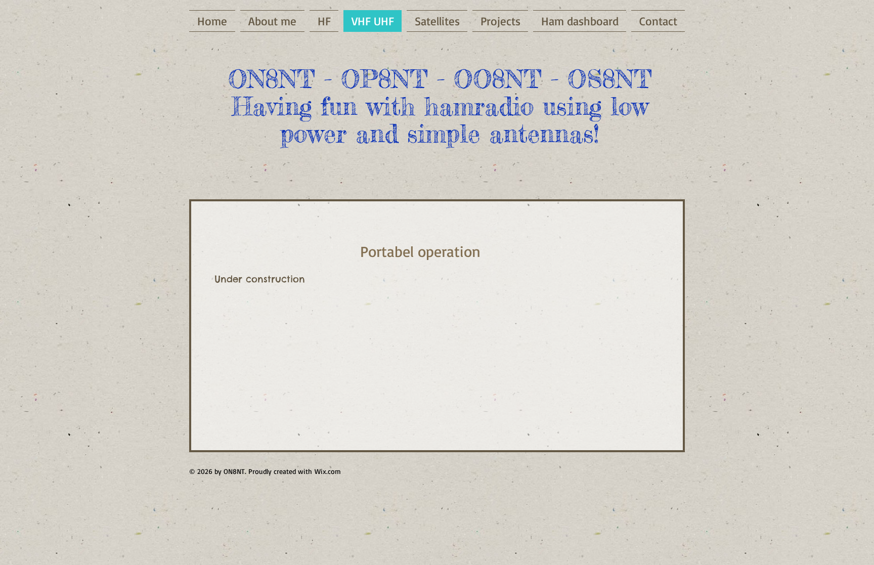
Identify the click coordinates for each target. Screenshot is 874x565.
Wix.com (328, 471)
